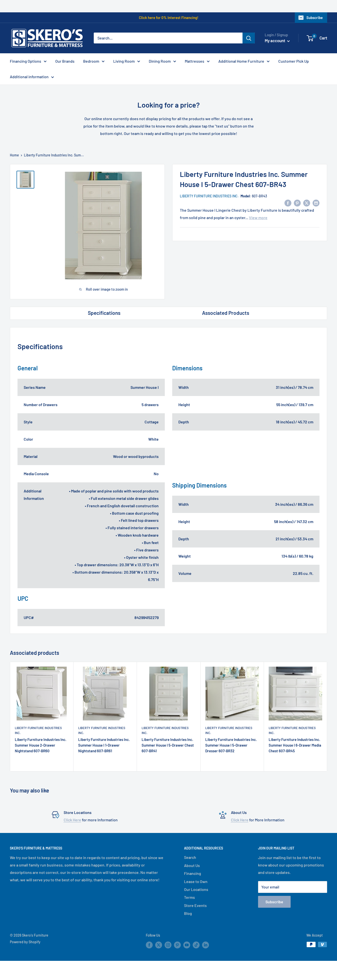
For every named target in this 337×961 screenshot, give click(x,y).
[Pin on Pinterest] (297, 203)
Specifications (104, 313)
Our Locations (196, 889)
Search (190, 857)
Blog (188, 913)
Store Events (195, 905)
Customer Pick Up (293, 61)
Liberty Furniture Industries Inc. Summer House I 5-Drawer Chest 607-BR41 (168, 745)
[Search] (249, 38)
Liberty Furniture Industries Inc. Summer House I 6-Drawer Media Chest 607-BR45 (295, 745)
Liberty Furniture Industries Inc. (209, 196)
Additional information (29, 76)
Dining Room (160, 61)
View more (258, 217)
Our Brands (65, 61)
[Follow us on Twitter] (158, 945)
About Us (192, 865)
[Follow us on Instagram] (168, 945)
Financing (192, 873)
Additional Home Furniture (241, 61)
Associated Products (225, 313)
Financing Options (25, 61)
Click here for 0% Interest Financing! (168, 17)
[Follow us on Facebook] (149, 945)
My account (275, 40)
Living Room (124, 61)
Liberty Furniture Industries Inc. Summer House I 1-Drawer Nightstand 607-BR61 (104, 745)
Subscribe (314, 17)
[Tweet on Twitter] (306, 203)
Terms (189, 897)
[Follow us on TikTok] (196, 945)
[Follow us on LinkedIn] (205, 945)
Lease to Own (195, 881)
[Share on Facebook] (287, 203)
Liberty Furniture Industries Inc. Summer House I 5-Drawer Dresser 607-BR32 (231, 745)
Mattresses (194, 61)
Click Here (72, 819)
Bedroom (91, 61)
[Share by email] (316, 203)
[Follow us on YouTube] (186, 945)
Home (14, 155)
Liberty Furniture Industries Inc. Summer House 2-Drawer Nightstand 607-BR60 (40, 745)
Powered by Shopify (25, 942)
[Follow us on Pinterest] (177, 945)
